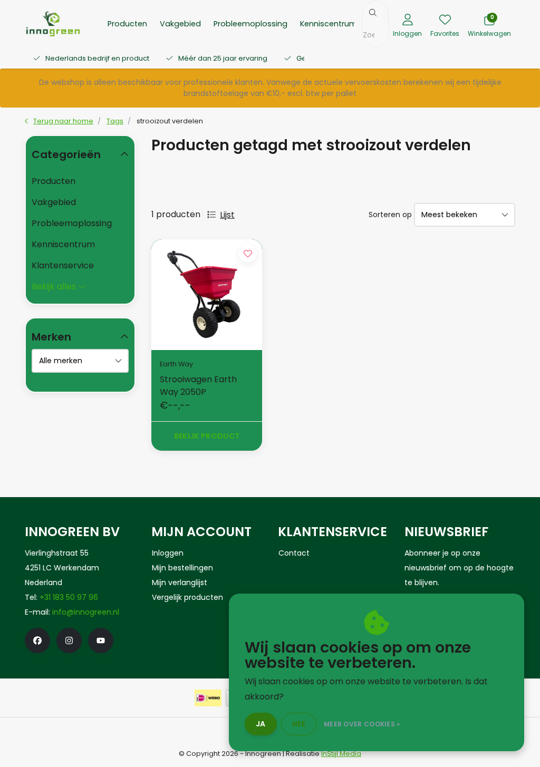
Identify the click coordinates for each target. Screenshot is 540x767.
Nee (298, 724)
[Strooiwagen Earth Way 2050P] (206, 294)
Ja (261, 724)
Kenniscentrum (328, 23)
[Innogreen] (53, 23)
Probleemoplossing (250, 23)
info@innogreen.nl (85, 612)
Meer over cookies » (362, 724)
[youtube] (100, 640)
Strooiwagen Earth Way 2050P (198, 385)
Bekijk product (207, 436)
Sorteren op (390, 214)
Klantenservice (63, 265)
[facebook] (37, 640)
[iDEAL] (208, 698)
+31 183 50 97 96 (69, 597)
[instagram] (69, 640)
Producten (127, 23)
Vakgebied (180, 23)
